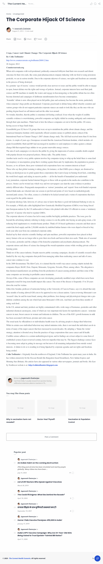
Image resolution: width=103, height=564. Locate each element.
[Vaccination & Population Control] (82, 408)
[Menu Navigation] (4, 4)
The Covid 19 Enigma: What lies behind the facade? (41, 494)
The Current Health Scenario (18, 3)
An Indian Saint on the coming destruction (38, 463)
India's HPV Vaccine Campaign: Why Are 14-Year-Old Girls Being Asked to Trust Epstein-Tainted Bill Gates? (45, 534)
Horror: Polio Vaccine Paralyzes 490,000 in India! (40, 520)
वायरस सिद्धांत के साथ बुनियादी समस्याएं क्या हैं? (37, 507)
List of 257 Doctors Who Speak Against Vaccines (40, 482)
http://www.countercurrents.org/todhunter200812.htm (27, 60)
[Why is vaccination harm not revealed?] (20, 408)
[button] (91, 4)
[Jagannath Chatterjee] (23, 28)
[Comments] (71, 473)
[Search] (95, 4)
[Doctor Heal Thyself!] (51, 408)
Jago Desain (62, 558)
